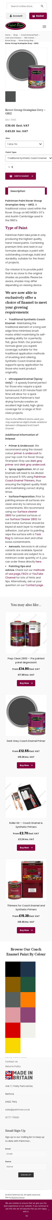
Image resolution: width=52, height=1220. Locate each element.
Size (8, 138)
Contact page (34, 585)
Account (17, 15)
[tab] (26, 191)
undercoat (31, 453)
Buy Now (24, 683)
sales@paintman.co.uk (17, 1109)
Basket (40, 15)
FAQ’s (24, 573)
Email (8, 1148)
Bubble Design (18, 1197)
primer (18, 453)
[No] (48, 1209)
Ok (27, 1216)
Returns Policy (13, 1066)
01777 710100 (12, 1117)
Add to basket (21, 176)
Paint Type (11, 152)
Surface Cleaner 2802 (24, 519)
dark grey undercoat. (33, 464)
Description (18, 191)
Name (8, 1161)
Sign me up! (26, 1175)
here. (39, 561)
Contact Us (11, 1061)
